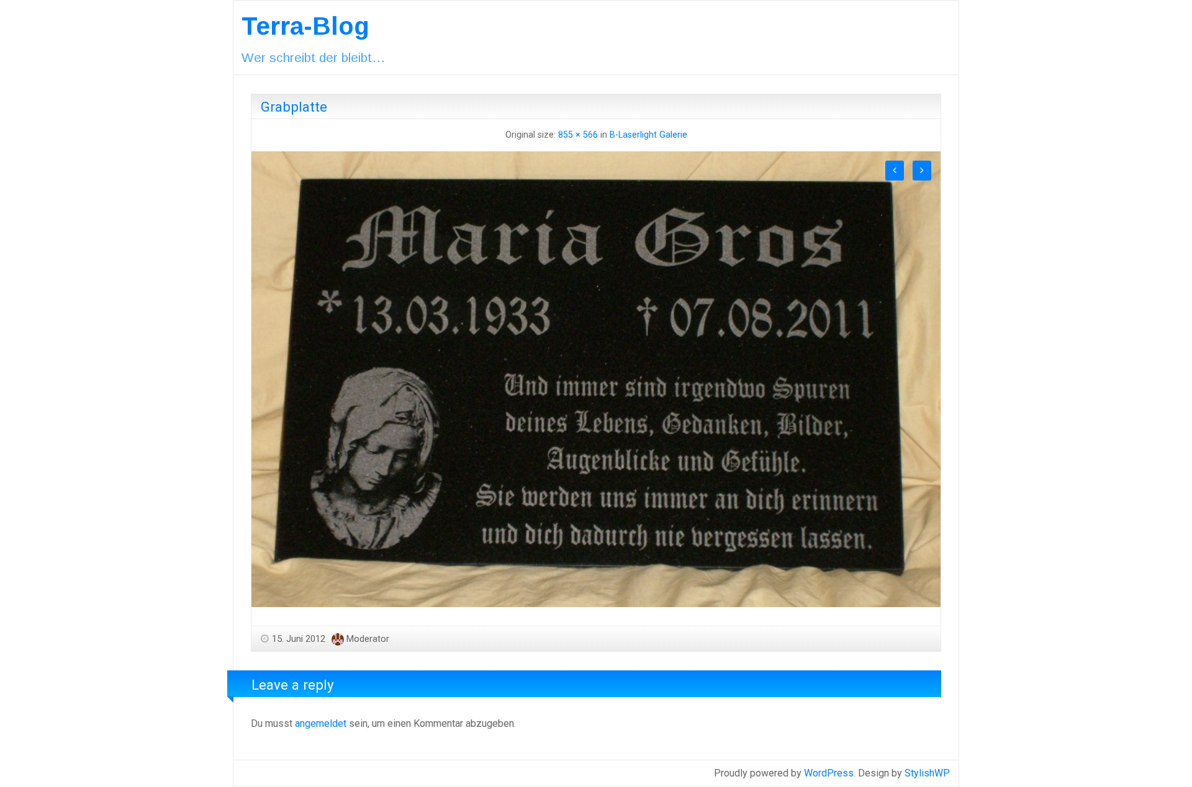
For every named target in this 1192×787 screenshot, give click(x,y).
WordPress (829, 773)
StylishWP (927, 773)
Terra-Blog (305, 26)
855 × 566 (578, 135)
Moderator (367, 638)
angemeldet (320, 723)
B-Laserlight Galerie (648, 135)
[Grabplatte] (596, 379)
